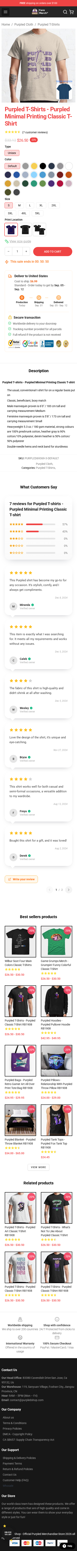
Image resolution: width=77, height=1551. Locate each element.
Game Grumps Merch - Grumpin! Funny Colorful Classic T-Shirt (56, 965)
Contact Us (9, 1474)
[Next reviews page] (68, 889)
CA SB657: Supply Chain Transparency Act (28, 1439)
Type (8, 146)
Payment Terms (12, 1463)
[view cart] (71, 12)
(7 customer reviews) (35, 132)
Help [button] (70, 1546)
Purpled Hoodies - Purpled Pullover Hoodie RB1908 (55, 1024)
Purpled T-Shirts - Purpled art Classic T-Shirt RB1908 (20, 1231)
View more (38, 1167)
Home (6, 24)
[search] (65, 12)
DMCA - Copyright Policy (17, 1434)
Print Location (14, 219)
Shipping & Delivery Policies (19, 1458)
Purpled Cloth (23, 24)
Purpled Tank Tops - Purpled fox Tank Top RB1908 (54, 1143)
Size (7, 199)
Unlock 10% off (8, 1533)
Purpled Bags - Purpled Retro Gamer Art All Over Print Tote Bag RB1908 (20, 1084)
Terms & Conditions (14, 1423)
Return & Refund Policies (18, 1469)
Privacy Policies (12, 1428)
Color (8, 159)
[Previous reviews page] (49, 889)
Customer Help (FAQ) (16, 1480)
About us (8, 1417)
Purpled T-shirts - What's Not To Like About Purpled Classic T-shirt (55, 1231)
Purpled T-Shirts (49, 24)
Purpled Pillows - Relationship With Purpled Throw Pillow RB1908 (56, 1084)
